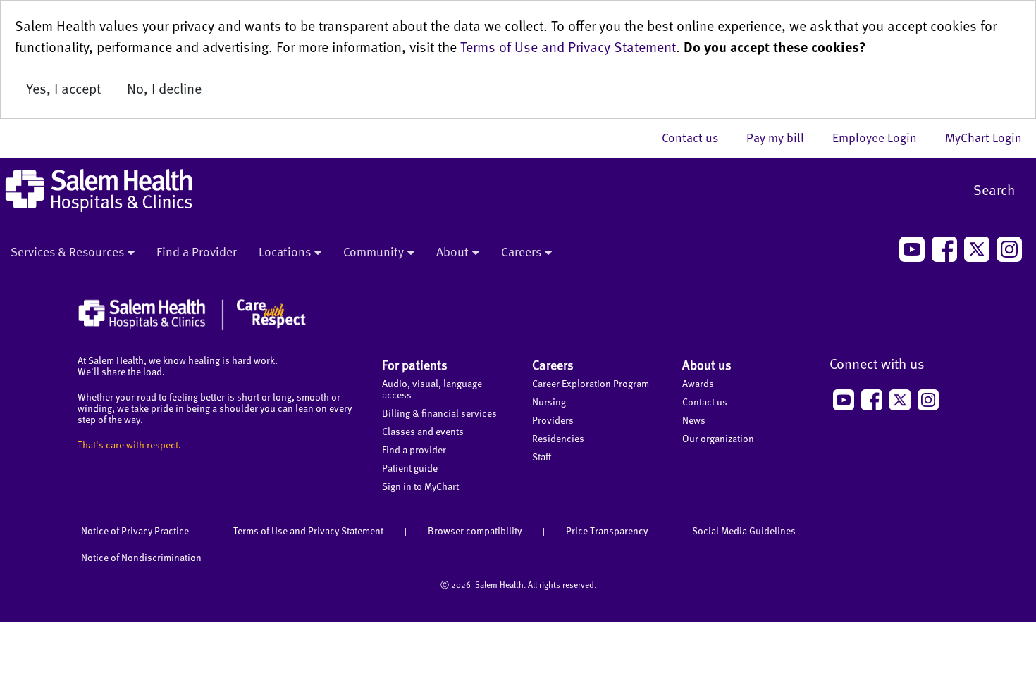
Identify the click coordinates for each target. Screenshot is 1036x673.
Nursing (549, 401)
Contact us (697, 137)
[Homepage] (192, 326)
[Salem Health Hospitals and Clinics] (98, 190)
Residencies (558, 438)
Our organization (718, 438)
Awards (698, 383)
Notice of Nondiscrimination (141, 557)
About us (707, 364)
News (693, 420)
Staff (541, 456)
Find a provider (414, 449)
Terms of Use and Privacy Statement (568, 46)
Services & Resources (67, 251)
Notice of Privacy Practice (135, 530)
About (452, 251)
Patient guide (410, 467)
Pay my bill (782, 137)
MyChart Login (983, 137)
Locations (285, 251)
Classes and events (423, 431)
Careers (521, 251)
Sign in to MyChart (420, 486)
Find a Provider (196, 251)
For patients (415, 364)
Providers (553, 420)
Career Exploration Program (590, 383)
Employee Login (881, 137)
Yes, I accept (63, 88)
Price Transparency (607, 530)
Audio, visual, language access (432, 389)
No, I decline (164, 88)
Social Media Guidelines (744, 530)
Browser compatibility (475, 530)
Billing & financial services (439, 412)
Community (373, 251)
